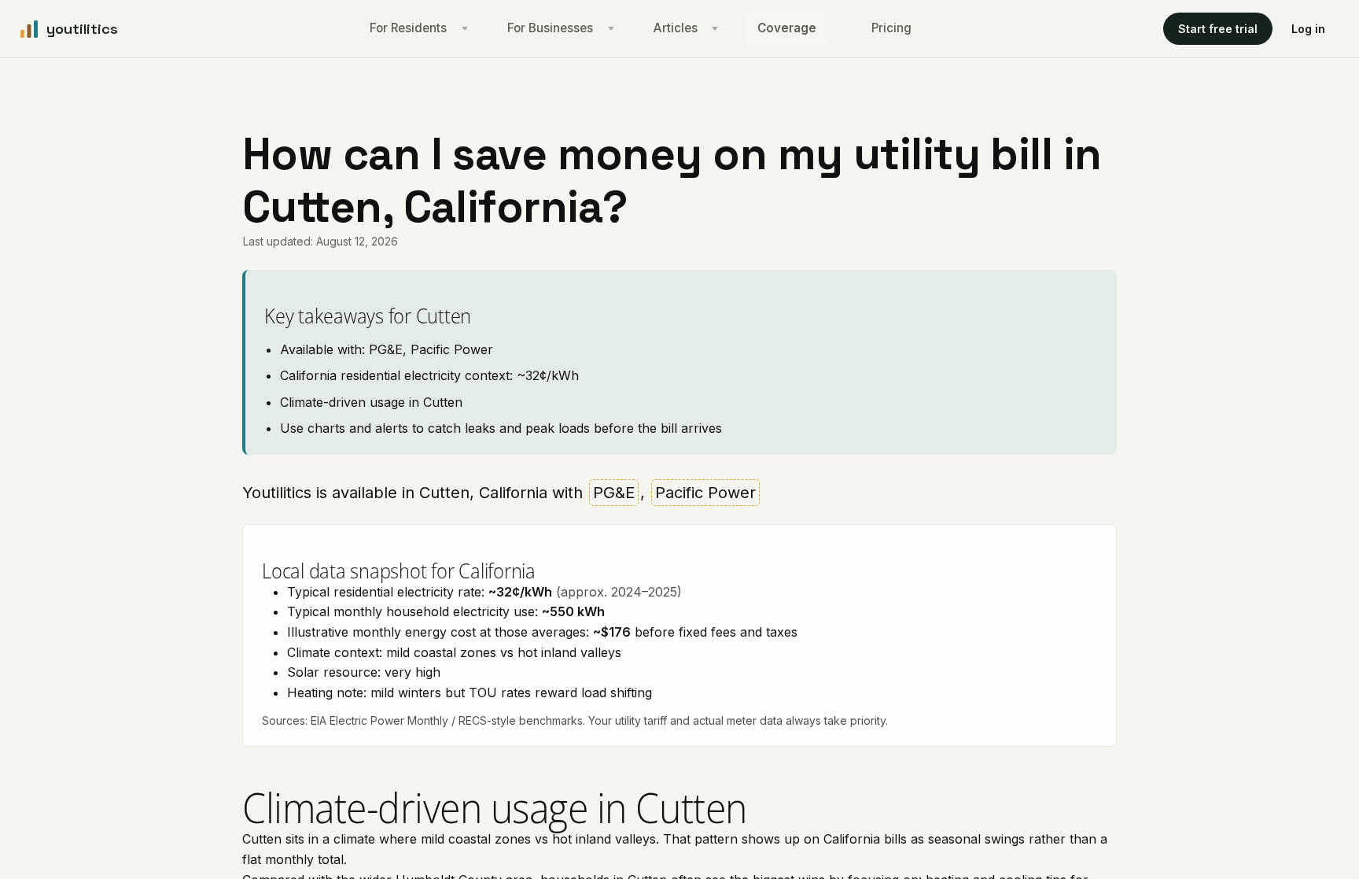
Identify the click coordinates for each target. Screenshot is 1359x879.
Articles (676, 27)
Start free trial (1218, 28)
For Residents (408, 27)
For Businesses (550, 27)
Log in (1308, 28)
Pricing (891, 27)
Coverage (786, 27)
